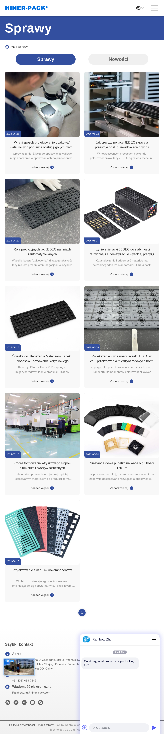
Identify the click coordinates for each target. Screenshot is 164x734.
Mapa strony (46, 724)
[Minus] (154, 639)
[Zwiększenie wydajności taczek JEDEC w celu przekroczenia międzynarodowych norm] (121, 349)
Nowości (118, 59)
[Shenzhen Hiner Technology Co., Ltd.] (27, 8)
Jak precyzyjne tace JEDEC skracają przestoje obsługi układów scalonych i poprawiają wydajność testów (122, 147)
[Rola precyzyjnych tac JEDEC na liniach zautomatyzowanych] (42, 242)
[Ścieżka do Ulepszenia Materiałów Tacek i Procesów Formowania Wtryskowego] (42, 349)
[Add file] (85, 727)
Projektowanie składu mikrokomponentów (42, 570)
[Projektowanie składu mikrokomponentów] (42, 563)
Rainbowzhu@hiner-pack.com (31, 692)
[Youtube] (24, 703)
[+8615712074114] (40, 703)
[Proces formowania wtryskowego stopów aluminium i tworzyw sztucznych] (42, 456)
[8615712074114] (32, 703)
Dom (13, 46)
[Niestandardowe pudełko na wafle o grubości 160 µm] (121, 456)
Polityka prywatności (22, 724)
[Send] (154, 727)
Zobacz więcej (40, 167)
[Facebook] (16, 703)
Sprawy (45, 59)
